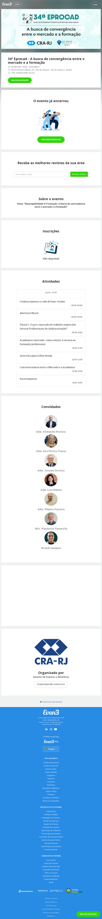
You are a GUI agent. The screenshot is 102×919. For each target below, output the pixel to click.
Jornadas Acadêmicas (51, 788)
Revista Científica (51, 814)
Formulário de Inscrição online (51, 837)
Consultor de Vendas (51, 870)
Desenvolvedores (51, 879)
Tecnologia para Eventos (51, 834)
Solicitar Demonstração (51, 866)
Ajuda (51, 882)
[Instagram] (51, 730)
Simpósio (51, 778)
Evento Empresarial (51, 762)
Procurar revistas (51, 139)
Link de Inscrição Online (51, 840)
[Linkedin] (46, 730)
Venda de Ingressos (51, 821)
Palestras (51, 794)
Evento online (51, 769)
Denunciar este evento (52, 702)
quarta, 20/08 (51, 292)
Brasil (51, 749)
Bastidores (51, 916)
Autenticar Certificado (51, 876)
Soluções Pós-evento (51, 827)
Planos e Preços (51, 873)
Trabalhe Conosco (51, 898)
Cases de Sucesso (51, 863)
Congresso (51, 775)
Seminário (51, 782)
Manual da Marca (51, 902)
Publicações (51, 811)
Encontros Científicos (51, 798)
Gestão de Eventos (51, 824)
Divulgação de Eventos (51, 818)
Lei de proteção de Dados (51, 909)
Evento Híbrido (51, 772)
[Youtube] (55, 730)
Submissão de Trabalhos (51, 830)
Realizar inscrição (19, 80)
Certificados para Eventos (51, 846)
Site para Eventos (51, 843)
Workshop (51, 785)
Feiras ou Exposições (51, 801)
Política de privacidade (51, 913)
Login (17, 4)
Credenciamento (51, 849)
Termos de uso (51, 906)
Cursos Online (51, 791)
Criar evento (51, 860)
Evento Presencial (51, 766)
